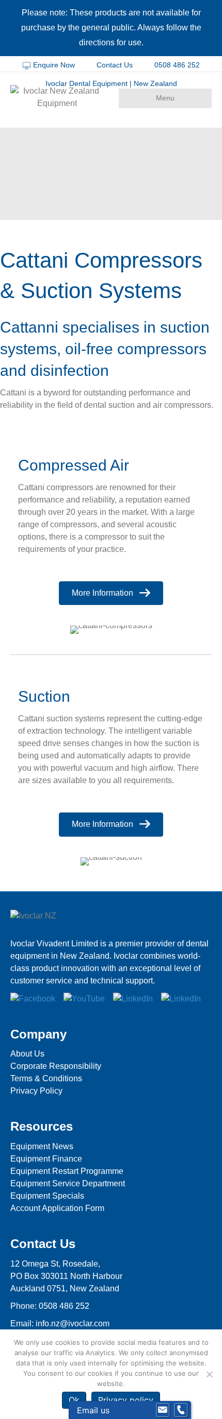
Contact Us (114, 65)
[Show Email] (162, 1410)
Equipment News (41, 1146)
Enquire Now (54, 65)
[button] (111, 593)
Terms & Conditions (46, 1078)
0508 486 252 (176, 65)
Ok (74, 1400)
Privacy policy (125, 1400)
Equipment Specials (47, 1195)
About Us (27, 1053)
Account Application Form (57, 1208)
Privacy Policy (36, 1090)
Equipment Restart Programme (66, 1171)
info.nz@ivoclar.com (72, 1323)
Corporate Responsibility (55, 1066)
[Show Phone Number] (180, 1410)
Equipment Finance (46, 1158)
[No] (209, 1374)
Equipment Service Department (67, 1183)
